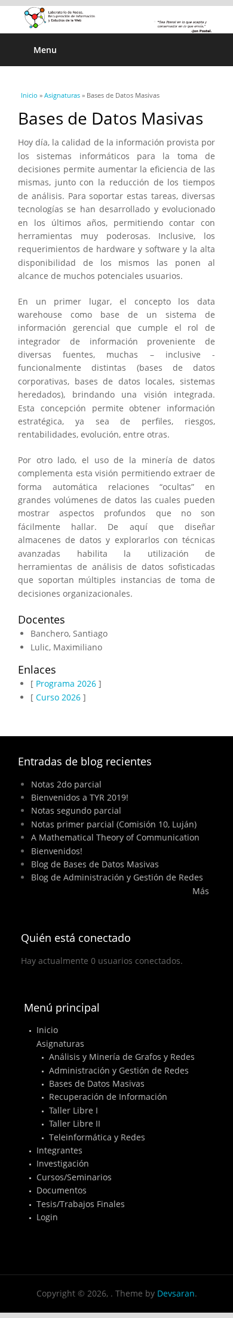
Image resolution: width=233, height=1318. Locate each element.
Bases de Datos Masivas (97, 1083)
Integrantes (59, 1150)
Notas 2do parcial (66, 784)
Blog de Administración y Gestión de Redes (117, 877)
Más (200, 891)
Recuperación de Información (108, 1096)
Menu (45, 49)
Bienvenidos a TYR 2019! (79, 797)
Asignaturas (62, 95)
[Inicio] (116, 19)
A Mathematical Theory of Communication (115, 837)
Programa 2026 (66, 683)
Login (47, 1217)
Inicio (29, 95)
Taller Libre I (73, 1110)
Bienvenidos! (56, 851)
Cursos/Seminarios (74, 1177)
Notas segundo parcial (76, 810)
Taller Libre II (74, 1123)
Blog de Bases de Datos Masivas (95, 864)
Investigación (62, 1163)
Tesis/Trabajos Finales (80, 1204)
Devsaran (176, 1293)
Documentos (61, 1190)
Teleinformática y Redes (97, 1137)
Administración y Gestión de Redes (119, 1070)
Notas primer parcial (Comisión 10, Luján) (114, 824)
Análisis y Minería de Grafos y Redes (122, 1056)
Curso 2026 (58, 697)
